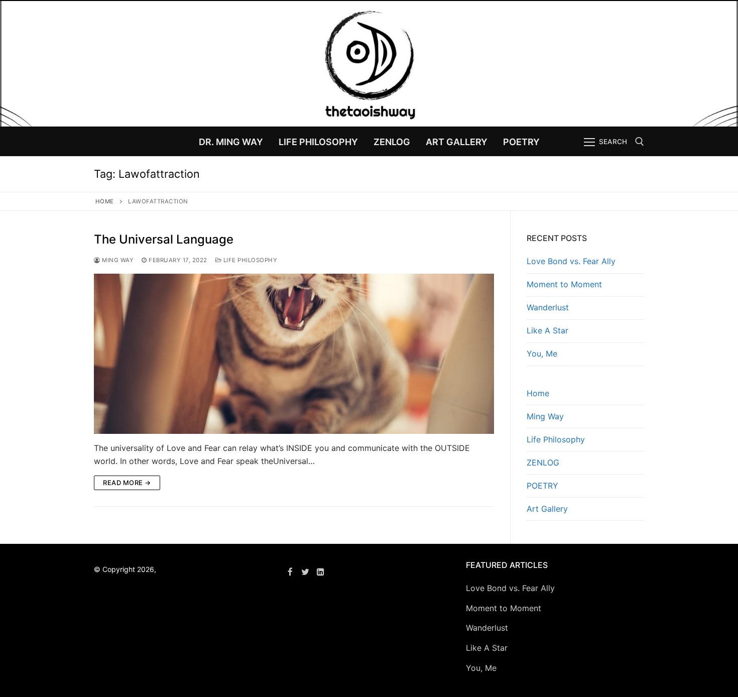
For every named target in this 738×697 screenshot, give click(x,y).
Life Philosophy (249, 260)
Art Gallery (547, 509)
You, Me (542, 353)
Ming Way (117, 260)
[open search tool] (639, 141)
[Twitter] (305, 571)
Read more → (127, 483)
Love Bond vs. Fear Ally (571, 261)
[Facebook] (290, 571)
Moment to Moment (564, 284)
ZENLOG (543, 462)
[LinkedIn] (321, 571)
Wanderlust (548, 307)
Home (104, 201)
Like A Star (547, 330)
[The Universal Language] (294, 354)
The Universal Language (163, 239)
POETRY (542, 486)
